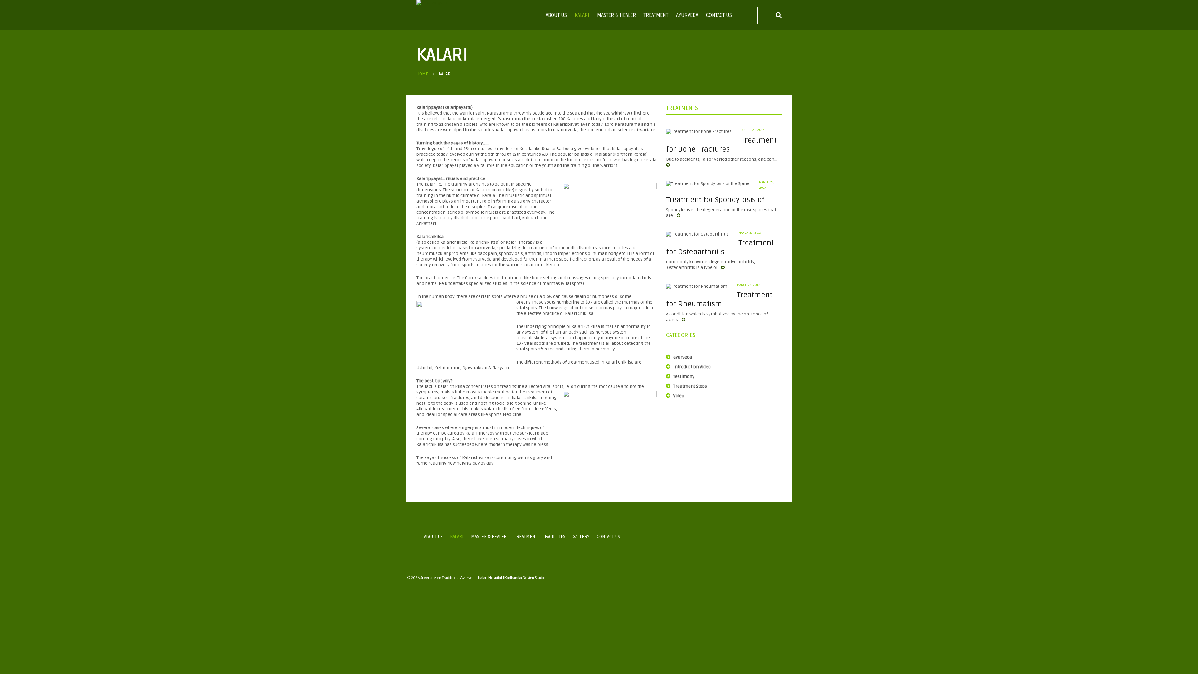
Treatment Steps (690, 386)
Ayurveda (687, 15)
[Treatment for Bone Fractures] (699, 131)
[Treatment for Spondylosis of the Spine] (707, 184)
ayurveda (682, 357)
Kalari (582, 15)
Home (422, 73)
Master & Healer (616, 15)
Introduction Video (692, 366)
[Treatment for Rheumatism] (696, 286)
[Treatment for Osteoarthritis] (697, 234)
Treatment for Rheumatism (719, 300)
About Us (556, 15)
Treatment (656, 15)
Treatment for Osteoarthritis (720, 247)
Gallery (581, 536)
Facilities (555, 536)
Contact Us (719, 15)
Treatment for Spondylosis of (715, 199)
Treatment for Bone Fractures (721, 145)
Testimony (683, 376)
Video (678, 395)
